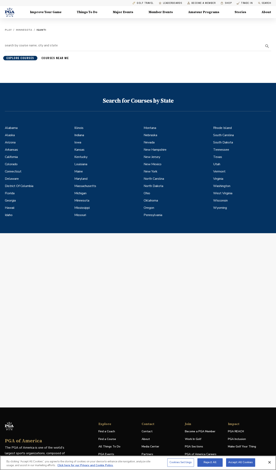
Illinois (78, 128)
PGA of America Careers (200, 454)
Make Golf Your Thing (242, 447)
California (11, 157)
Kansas (79, 149)
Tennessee (221, 149)
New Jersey (152, 157)
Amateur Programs (203, 12)
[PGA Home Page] (10, 12)
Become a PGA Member (200, 431)
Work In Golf (193, 439)
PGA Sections (194, 446)
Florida (10, 193)
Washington (221, 186)
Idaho (9, 215)
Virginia (218, 179)
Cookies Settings (181, 462)
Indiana (79, 135)
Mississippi (82, 208)
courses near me (55, 58)
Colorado (11, 164)
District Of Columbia (19, 186)
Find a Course (107, 439)
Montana (150, 128)
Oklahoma (151, 200)
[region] (138, 463)
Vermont (219, 171)
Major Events (123, 12)
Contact (147, 431)
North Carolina (154, 179)
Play (8, 29)
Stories (240, 12)
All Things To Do (109, 446)
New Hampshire (155, 149)
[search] (267, 46)
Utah (216, 164)
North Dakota (153, 186)
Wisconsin (220, 200)
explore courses (20, 58)
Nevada (149, 142)
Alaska (10, 135)
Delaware (12, 179)
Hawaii (9, 208)
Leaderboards (172, 3)
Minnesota (24, 29)
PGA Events (106, 454)
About (266, 12)
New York (150, 171)
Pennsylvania (153, 215)
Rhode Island (222, 128)
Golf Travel (145, 3)
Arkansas (11, 149)
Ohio (147, 193)
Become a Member (204, 3)
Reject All (210, 462)
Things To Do (87, 12)
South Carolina (223, 135)
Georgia (10, 200)
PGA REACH (236, 431)
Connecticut (13, 171)
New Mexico (152, 164)
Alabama (11, 128)
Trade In (245, 3)
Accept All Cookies (240, 462)
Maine (78, 171)
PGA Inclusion (237, 439)
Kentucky (80, 157)
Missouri (80, 215)
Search (266, 3)
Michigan (80, 193)
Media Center (150, 447)
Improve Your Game (45, 12)
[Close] (269, 462)
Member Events (161, 12)
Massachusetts (85, 186)
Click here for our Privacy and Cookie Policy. (85, 465)
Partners (147, 454)
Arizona (10, 142)
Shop (226, 3)
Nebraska (150, 135)
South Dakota (223, 142)
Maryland (80, 179)
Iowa (77, 142)
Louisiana (80, 164)
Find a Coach (106, 431)
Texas (217, 157)
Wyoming (220, 208)
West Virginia (222, 193)
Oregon (149, 208)
